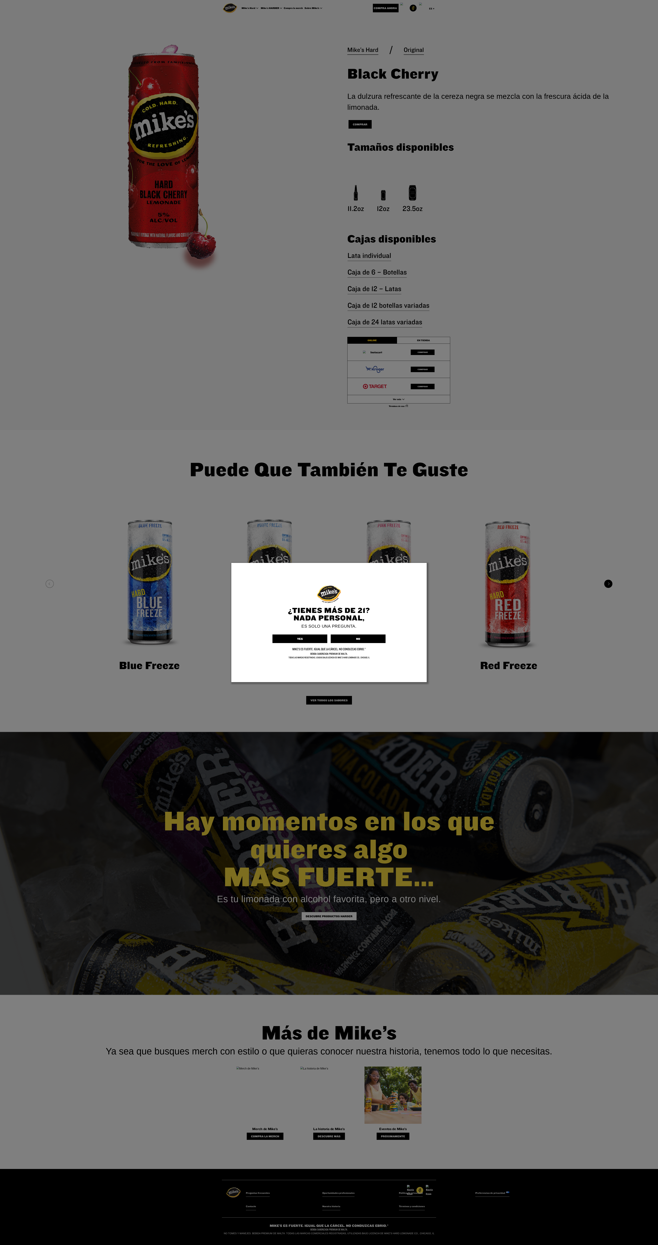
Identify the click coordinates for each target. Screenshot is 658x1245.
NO (358, 638)
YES (300, 638)
